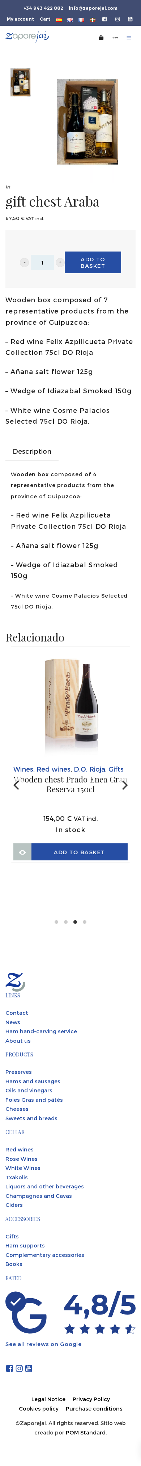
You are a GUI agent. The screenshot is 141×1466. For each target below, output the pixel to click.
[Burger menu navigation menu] (129, 37)
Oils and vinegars (28, 1090)
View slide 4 (84, 922)
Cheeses (17, 1108)
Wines (15, 769)
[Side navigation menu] (115, 37)
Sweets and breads (31, 1118)
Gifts (107, 769)
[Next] (124, 785)
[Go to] (105, 18)
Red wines (45, 769)
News (12, 1022)
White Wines (22, 1167)
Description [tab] (32, 451)
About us (18, 1040)
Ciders (14, 1204)
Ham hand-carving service (41, 1031)
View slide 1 (56, 922)
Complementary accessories (44, 1254)
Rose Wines (21, 1158)
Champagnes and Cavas (38, 1195)
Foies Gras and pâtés (34, 1099)
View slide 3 (75, 922)
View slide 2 (66, 922)
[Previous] (17, 785)
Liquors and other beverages (44, 1186)
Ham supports (25, 1245)
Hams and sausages (32, 1081)
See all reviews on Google (43, 1344)
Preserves (18, 1071)
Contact (16, 1012)
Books (13, 1264)
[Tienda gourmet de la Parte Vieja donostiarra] (39, 37)
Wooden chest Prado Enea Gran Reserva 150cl (62, 784)
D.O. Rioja (81, 769)
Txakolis (16, 1177)
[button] (24, 262)
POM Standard (86, 1432)
